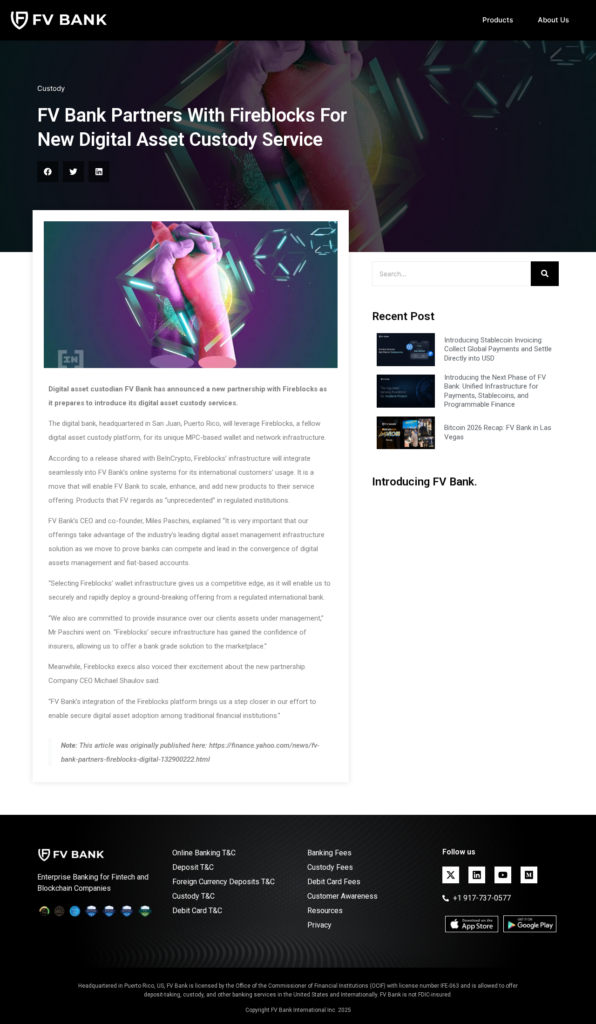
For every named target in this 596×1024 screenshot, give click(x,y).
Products (497, 19)
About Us (553, 19)
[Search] (545, 273)
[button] (47, 171)
